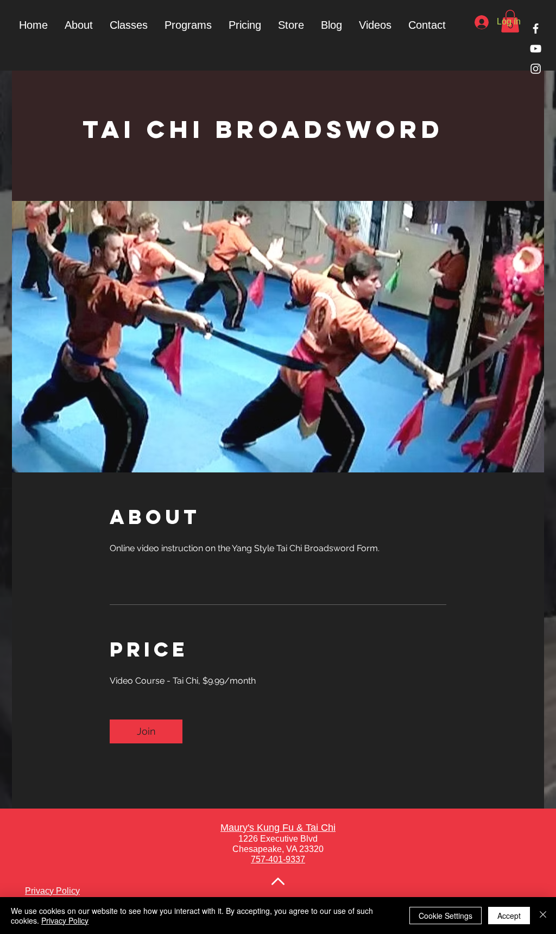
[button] (188, 25)
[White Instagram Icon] (535, 68)
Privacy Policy (65, 920)
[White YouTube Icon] (535, 48)
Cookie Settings (445, 915)
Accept (509, 915)
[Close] (542, 915)
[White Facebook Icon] (535, 28)
